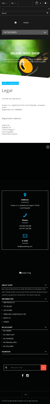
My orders (7, 331)
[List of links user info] (46, 3)
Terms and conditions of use (14, 314)
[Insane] (25, 23)
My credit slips (8, 335)
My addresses (8, 339)
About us (7, 318)
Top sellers (7, 306)
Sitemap (6, 322)
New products (9, 302)
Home (5, 83)
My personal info (10, 342)
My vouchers (8, 346)
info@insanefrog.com (25, 246)
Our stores (7, 310)
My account (7, 327)
